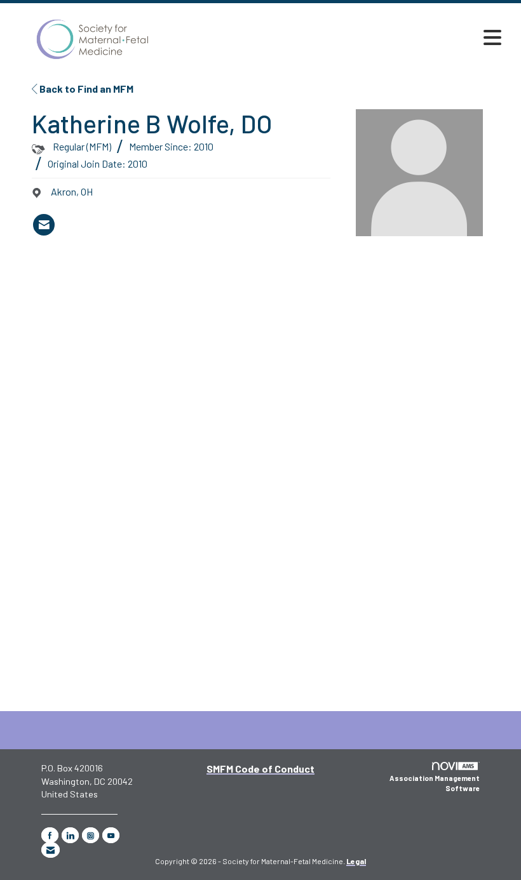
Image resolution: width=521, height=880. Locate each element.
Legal (356, 861)
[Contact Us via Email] (50, 850)
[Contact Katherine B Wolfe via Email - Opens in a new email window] (44, 225)
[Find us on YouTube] (110, 835)
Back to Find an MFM (85, 89)
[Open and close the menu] (341, 37)
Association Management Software (434, 783)
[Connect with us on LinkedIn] (70, 835)
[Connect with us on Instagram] (90, 835)
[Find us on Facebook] (49, 835)
